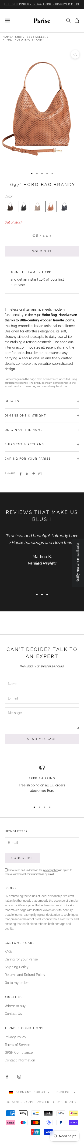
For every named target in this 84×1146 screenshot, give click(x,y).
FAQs (8, 951)
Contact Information (20, 1060)
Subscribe (22, 858)
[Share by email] (40, 474)
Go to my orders (17, 983)
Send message (42, 739)
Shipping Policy (16, 967)
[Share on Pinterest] (33, 474)
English (63, 1092)
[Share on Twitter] (27, 474)
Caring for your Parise (21, 959)
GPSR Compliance (19, 1052)
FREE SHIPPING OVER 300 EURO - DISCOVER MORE (42, 4)
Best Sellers (38, 37)
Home (7, 37)
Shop (19, 37)
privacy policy (50, 870)
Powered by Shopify (57, 1102)
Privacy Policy (15, 1037)
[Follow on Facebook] (7, 1076)
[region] (42, 782)
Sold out (42, 251)
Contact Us (13, 1014)
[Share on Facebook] (20, 474)
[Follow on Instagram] (19, 1076)
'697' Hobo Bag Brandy (25, 39)
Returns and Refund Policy (25, 975)
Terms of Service (17, 1045)
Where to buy (15, 1006)
